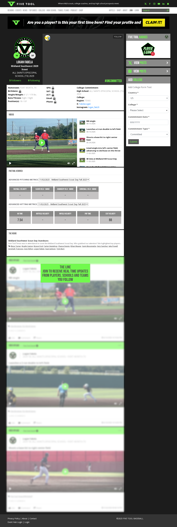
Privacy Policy (14, 518)
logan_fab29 (93, 107)
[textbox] (148, 110)
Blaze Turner (16, 246)
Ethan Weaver (76, 246)
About (24, 518)
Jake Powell (113, 246)
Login (137, 10)
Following (34, 80)
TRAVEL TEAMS (63, 10)
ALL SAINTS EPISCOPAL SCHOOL (104, 91)
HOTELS (112, 10)
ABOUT (125, 10)
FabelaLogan (85, 104)
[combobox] (148, 110)
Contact (33, 518)
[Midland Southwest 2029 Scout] (47, 37)
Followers (15, 80)
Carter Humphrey (50, 246)
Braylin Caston (27, 246)
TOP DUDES (33, 10)
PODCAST (74, 10)
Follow (117, 37)
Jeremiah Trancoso (15, 249)
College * (133, 104)
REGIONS (11, 10)
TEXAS (88, 100)
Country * (133, 92)
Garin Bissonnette (89, 246)
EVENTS (18, 10)
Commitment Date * (138, 116)
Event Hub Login (15, 522)
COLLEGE (42, 10)
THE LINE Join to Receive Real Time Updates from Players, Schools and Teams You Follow (65, 273)
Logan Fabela (39, 249)
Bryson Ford (38, 246)
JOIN (131, 10)
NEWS (25, 10)
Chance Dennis (64, 246)
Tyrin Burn (60, 249)
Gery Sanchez (102, 246)
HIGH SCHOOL (51, 10)
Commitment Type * (138, 128)
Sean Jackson (50, 249)
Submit (133, 141)
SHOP (81, 10)
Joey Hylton (28, 249)
